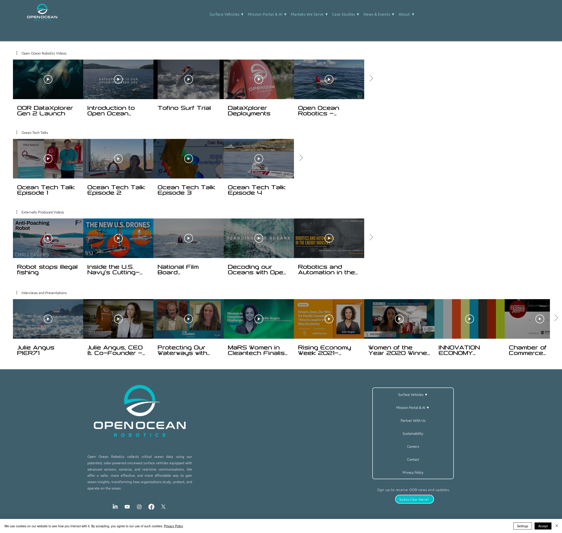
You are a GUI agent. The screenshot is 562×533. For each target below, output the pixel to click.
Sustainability (413, 433)
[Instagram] (139, 507)
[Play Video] (48, 158)
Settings (522, 526)
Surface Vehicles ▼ (413, 394)
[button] (346, 14)
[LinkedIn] (115, 507)
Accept (543, 526)
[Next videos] (301, 158)
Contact (413, 459)
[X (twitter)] (163, 507)
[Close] (556, 525)
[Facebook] (151, 507)
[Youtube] (127, 507)
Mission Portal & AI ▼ (413, 407)
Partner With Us (413, 420)
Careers (413, 446)
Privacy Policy (413, 472)
